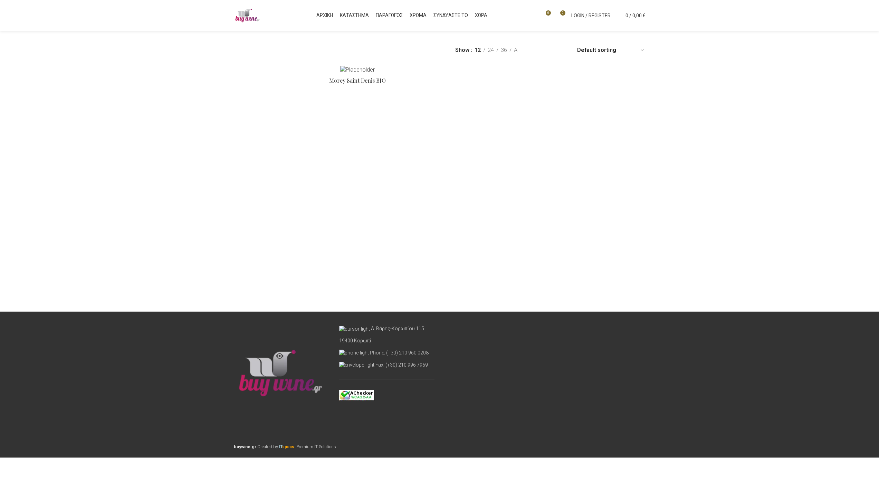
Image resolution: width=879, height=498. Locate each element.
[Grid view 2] (536, 50)
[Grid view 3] (549, 50)
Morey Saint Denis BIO (357, 80)
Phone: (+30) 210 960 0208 (399, 353)
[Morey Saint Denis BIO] (357, 70)
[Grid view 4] (562, 50)
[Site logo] (247, 15)
